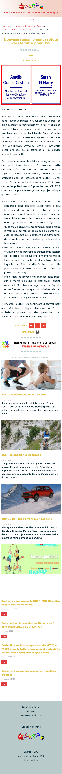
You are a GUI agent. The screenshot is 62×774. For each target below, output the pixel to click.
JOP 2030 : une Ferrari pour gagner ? (27, 518)
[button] (31, 325)
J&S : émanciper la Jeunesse (21, 454)
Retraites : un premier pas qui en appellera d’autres (28, 672)
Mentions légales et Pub (31, 756)
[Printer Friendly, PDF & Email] (37, 331)
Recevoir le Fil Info (31, 715)
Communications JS (11, 29)
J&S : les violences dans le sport (23, 394)
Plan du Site (31, 760)
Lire (4, 614)
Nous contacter (31, 707)
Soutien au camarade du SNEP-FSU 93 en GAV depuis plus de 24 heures (31, 602)
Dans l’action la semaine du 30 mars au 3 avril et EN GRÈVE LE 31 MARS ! (27, 625)
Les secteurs (7, 26)
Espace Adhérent (31, 726)
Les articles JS (30, 29)
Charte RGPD (31, 751)
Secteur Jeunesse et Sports (30, 26)
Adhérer (31, 711)
